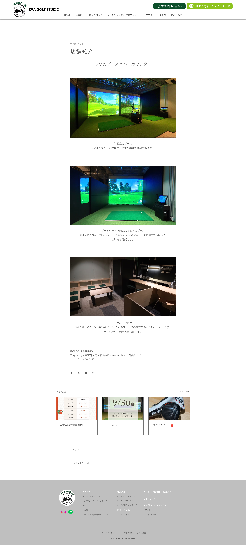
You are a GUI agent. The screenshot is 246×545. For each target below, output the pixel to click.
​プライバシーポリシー (109, 533)
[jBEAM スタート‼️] (169, 408)
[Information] (123, 408)
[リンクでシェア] (92, 372)
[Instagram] (63, 512)
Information (112, 425)
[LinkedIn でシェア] (85, 372)
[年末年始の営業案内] (76, 408)
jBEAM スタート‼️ (163, 425)
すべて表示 (185, 391)
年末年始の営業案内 (71, 425)
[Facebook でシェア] (71, 372)
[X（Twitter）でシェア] (78, 372)
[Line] (191, 6)
